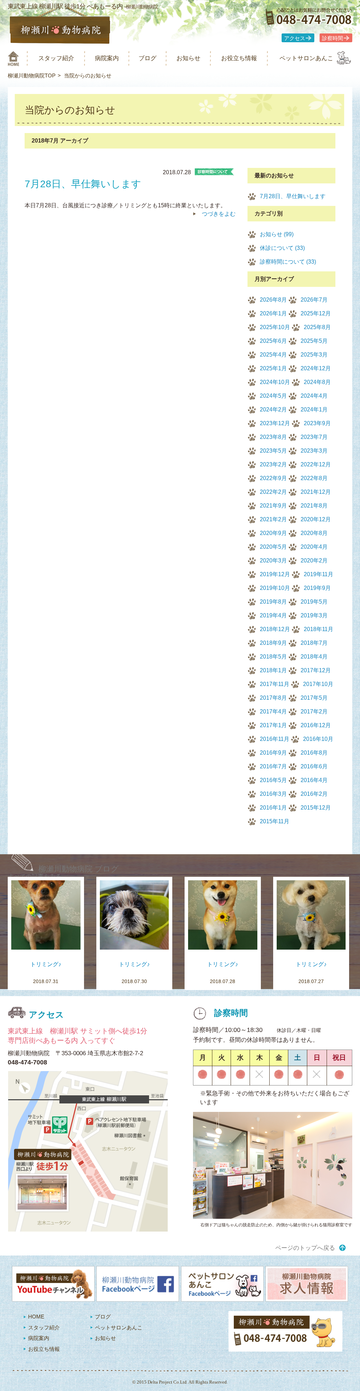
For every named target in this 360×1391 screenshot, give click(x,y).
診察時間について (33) (288, 262)
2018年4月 (314, 657)
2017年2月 (314, 712)
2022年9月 (273, 478)
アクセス (294, 38)
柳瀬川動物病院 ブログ (78, 868)
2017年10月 (318, 684)
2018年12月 (275, 629)
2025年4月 (273, 355)
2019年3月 (314, 615)
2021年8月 (314, 506)
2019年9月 (317, 588)
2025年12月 (316, 313)
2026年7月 (314, 300)
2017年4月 (273, 712)
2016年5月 (273, 780)
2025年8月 (317, 327)
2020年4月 (314, 547)
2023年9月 (317, 423)
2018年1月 (273, 670)
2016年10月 (318, 739)
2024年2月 (273, 410)
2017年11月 (274, 684)
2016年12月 (316, 725)
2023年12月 (275, 423)
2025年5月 (314, 341)
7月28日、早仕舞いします (293, 196)
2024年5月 (273, 396)
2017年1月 (273, 725)
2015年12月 (316, 808)
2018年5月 (273, 657)
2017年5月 (314, 698)
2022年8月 (314, 478)
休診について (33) (282, 248)
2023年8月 (273, 437)
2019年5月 (314, 602)
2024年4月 (314, 396)
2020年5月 (273, 547)
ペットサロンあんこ (306, 58)
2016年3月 (273, 794)
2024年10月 (275, 382)
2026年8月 (273, 300)
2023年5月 (273, 451)
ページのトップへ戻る (305, 1248)
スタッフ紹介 (56, 58)
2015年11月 (274, 821)
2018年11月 (318, 629)
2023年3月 (314, 451)
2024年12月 (316, 368)
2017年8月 (273, 698)
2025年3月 (314, 355)
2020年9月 (273, 533)
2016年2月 (314, 794)
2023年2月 (273, 464)
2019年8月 (273, 602)
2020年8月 (314, 533)
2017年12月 (316, 670)
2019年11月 (318, 574)
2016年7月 (273, 766)
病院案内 (107, 58)
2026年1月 (273, 313)
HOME (36, 1317)
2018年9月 (273, 643)
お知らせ (188, 58)
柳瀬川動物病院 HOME (13, 58)
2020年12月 (316, 519)
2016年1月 (273, 808)
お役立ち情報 (239, 58)
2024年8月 (317, 382)
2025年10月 (275, 327)
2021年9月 (273, 506)
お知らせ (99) (277, 234)
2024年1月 (314, 410)
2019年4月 (273, 615)
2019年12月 (275, 574)
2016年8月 (314, 753)
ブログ (147, 58)
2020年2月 (314, 561)
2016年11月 (274, 739)
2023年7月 (314, 437)
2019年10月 (275, 588)
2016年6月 (314, 766)
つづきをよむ (219, 214)
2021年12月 (316, 492)
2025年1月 (273, 368)
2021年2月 (273, 519)
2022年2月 (273, 492)
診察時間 (332, 38)
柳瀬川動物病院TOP (32, 75)
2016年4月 (314, 780)
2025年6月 (273, 341)
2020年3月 (273, 561)
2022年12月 (316, 464)
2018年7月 (314, 643)
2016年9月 (273, 753)
